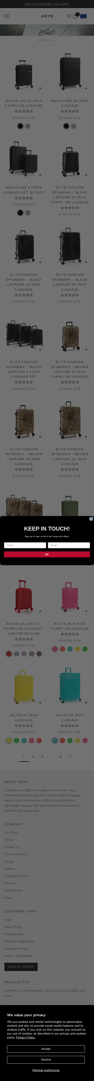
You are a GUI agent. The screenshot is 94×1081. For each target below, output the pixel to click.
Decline (46, 1059)
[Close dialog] (91, 518)
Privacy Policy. (25, 1037)
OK (47, 554)
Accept (45, 1049)
